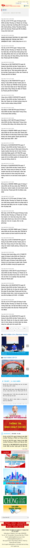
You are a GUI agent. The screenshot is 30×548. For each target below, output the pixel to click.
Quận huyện (6, 13)
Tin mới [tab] (6, 381)
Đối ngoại (9, 526)
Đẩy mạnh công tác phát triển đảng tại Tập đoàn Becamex (14, 353)
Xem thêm (24, 449)
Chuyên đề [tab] (6, 452)
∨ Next (15, 494)
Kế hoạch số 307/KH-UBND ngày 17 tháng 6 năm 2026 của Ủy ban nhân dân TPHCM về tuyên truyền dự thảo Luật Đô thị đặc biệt (14, 231)
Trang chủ (7, 523)
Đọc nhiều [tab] (16, 381)
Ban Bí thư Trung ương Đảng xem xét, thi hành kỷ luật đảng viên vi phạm (15, 385)
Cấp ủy (4, 10)
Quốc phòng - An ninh (22, 524)
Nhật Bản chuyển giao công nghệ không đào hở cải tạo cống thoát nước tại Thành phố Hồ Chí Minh (15, 390)
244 (24, 328)
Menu (27, 6)
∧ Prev (15, 455)
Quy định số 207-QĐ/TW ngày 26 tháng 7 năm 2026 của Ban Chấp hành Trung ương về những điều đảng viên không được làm (13, 122)
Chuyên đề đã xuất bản (20, 452)
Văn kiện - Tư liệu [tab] (16, 433)
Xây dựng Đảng (21, 523)
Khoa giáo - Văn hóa (18, 526)
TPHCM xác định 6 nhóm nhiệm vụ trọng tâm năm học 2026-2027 (15, 400)
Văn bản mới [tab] (7, 433)
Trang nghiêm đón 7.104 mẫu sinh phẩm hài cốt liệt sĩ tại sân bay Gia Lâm (15, 395)
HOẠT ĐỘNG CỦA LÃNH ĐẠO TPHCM (15, 334)
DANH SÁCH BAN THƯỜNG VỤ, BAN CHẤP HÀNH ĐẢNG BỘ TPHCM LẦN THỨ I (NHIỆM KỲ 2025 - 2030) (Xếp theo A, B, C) (14, 39)
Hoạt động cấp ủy (10, 357)
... (21, 328)
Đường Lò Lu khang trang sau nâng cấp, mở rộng (14, 375)
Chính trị (14, 523)
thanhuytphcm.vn (12, 544)
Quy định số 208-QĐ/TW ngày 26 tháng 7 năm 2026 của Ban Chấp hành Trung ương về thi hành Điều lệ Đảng (13, 111)
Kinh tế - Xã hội (11, 524)
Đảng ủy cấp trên (16, 13)
